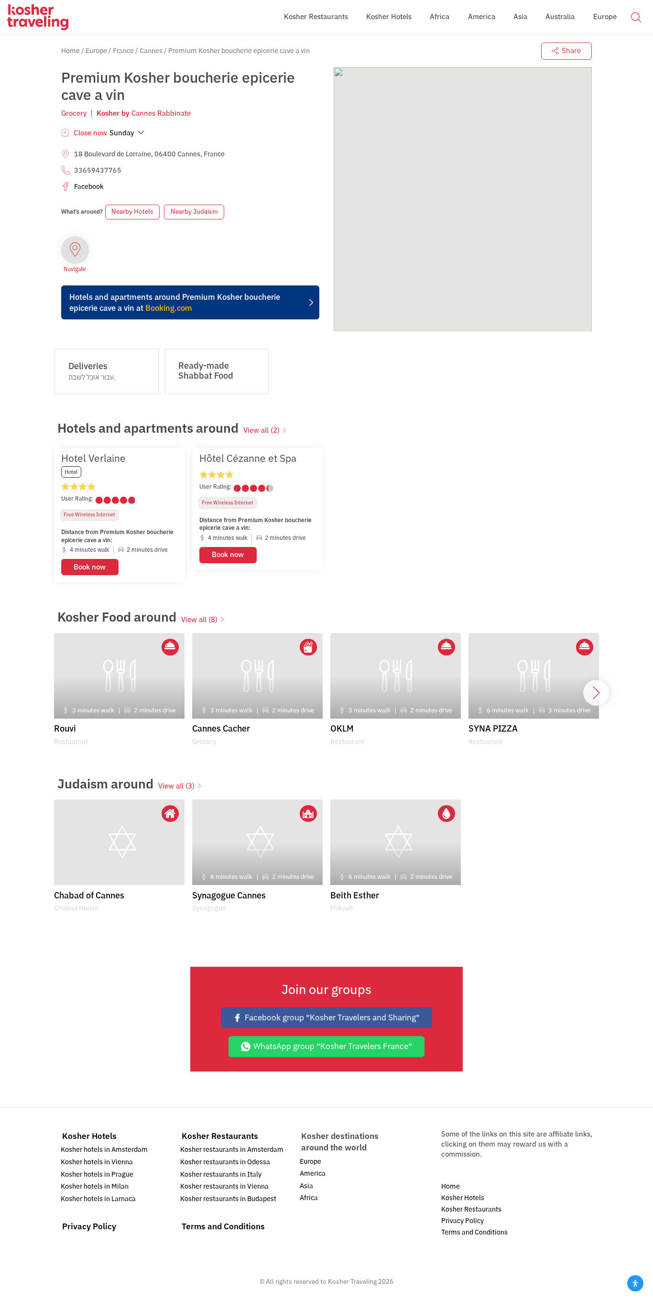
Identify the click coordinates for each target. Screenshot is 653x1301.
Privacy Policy (89, 1226)
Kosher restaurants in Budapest (228, 1198)
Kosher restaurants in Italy (220, 1174)
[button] (636, 16)
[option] (119, 515)
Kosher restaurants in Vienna (224, 1186)
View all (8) (199, 619)
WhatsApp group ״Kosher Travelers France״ (332, 1046)
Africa (309, 1198)
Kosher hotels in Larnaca (98, 1198)
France (123, 50)
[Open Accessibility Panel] (635, 1283)
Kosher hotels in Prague (97, 1174)
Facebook (89, 186)
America (313, 1173)
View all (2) (261, 430)
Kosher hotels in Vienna (97, 1162)
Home (70, 50)
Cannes (151, 50)
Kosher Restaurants (220, 1136)
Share (571, 50)
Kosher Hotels (89, 1136)
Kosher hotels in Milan (95, 1186)
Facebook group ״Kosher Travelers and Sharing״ (332, 1017)
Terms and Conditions (223, 1226)
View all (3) (176, 786)
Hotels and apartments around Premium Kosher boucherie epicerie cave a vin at (174, 303)
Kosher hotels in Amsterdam (104, 1149)
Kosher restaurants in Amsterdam (231, 1149)
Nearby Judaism (194, 211)
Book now (90, 567)
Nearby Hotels (132, 211)
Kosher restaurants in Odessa (225, 1162)
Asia (306, 1186)
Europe (96, 50)
